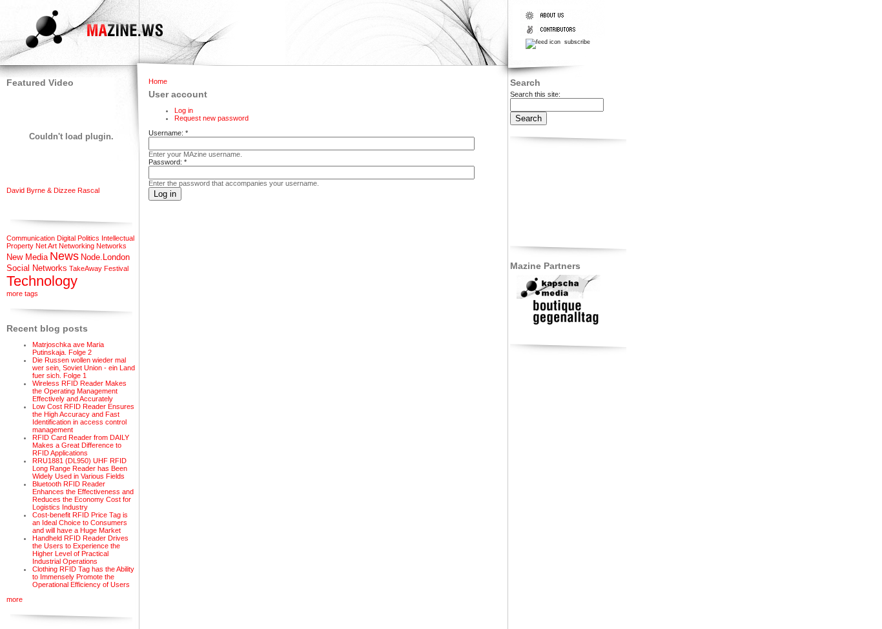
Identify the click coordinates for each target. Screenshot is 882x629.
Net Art (46, 246)
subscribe (576, 42)
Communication (30, 238)
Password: (168, 162)
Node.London (105, 257)
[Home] (83, 50)
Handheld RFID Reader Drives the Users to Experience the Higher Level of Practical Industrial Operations (80, 549)
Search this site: (535, 94)
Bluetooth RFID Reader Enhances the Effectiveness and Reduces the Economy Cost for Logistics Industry (83, 495)
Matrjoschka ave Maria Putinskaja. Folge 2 (68, 348)
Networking (76, 246)
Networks (111, 246)
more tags (22, 293)
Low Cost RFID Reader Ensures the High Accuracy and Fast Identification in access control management (83, 418)
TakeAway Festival (98, 268)
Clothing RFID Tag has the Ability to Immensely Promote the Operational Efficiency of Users (83, 576)
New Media (27, 257)
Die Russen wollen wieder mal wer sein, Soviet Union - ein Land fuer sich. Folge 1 (83, 367)
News (64, 256)
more (14, 599)
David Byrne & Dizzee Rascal (52, 190)
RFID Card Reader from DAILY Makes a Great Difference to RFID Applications (80, 445)
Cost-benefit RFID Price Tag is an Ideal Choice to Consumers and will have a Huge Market (80, 522)
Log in (183, 110)
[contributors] (553, 33)
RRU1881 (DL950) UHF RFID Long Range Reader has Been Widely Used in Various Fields (79, 468)
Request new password (211, 118)
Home (158, 81)
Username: (168, 133)
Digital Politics (78, 238)
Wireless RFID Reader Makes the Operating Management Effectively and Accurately (79, 391)
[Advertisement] (550, 193)
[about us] (553, 19)
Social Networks (36, 268)
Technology (41, 281)
